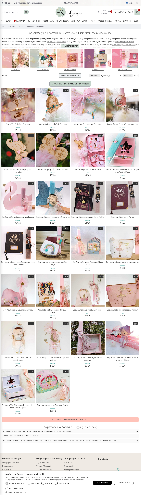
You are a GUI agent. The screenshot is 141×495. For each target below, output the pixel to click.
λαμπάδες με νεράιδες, (57, 42)
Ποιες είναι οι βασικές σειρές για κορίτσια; (22, 436)
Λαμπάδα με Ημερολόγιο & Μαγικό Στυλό (53, 311)
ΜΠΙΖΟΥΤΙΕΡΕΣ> (125, 69)
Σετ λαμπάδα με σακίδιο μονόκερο (87, 310)
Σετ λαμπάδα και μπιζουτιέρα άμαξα (53, 405)
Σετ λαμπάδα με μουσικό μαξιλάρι (18, 310)
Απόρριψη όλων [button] (124, 483)
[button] (47, 492)
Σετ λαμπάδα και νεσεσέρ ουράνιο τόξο (53, 263)
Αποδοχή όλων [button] (102, 483)
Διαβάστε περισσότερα (76, 479)
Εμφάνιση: (127, 75)
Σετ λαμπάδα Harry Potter (122, 217)
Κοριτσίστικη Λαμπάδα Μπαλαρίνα (122, 124)
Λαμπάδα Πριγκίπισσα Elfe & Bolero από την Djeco (122, 358)
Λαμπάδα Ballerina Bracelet (18, 124)
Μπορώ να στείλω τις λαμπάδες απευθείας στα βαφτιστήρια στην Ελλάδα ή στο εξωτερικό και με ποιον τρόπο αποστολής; (59, 441)
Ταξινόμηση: (95, 75)
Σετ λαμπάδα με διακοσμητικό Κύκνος (18, 217)
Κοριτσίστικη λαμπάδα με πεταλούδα (52, 169)
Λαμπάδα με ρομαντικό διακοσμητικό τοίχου (53, 358)
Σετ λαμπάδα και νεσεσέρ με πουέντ (122, 310)
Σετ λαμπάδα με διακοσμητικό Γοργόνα (53, 217)
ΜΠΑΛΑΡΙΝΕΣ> (70, 69)
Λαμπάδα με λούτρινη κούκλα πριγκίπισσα (18, 358)
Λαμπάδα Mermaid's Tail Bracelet (53, 124)
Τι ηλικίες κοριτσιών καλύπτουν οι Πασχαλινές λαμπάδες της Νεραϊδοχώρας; (38, 431)
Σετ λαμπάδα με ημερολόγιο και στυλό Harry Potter (18, 263)
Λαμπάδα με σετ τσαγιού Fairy (88, 169)
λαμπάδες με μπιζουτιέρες (124, 45)
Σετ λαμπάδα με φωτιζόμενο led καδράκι (88, 358)
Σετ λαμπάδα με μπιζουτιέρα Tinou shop (88, 263)
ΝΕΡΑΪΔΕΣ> (15, 69)
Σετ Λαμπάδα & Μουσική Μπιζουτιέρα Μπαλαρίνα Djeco (122, 170)
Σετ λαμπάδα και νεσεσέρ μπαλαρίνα (122, 262)
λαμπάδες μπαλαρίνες (124, 42)
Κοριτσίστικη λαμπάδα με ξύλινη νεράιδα (18, 170)
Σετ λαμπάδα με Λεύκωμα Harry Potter (87, 217)
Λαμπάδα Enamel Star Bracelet (87, 124)
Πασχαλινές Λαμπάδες (15, 26)
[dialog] (70, 483)
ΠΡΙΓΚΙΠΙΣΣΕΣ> (43, 69)
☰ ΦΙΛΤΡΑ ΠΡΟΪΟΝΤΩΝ (70, 75)
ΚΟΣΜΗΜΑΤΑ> (98, 69)
